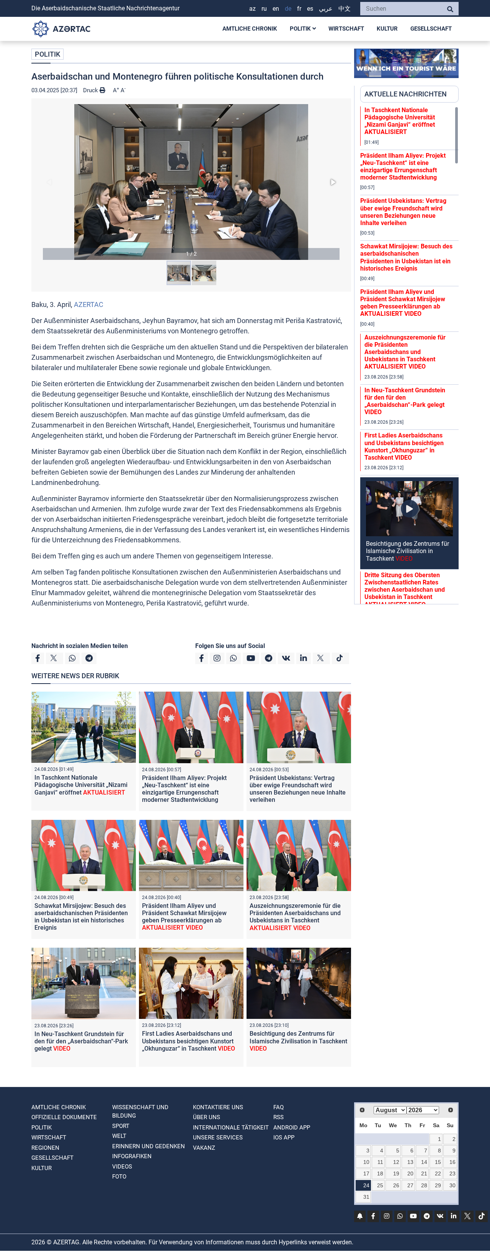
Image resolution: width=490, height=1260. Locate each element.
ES (310, 8)
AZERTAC (88, 304)
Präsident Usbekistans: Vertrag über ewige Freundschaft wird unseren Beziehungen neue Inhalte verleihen (298, 789)
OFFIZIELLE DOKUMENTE (64, 1117)
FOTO (119, 1176)
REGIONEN (45, 1147)
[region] (409, 355)
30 (452, 1185)
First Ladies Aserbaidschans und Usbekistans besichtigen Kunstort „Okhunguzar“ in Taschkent (188, 1041)
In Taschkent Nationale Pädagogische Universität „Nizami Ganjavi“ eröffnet (80, 785)
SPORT (120, 1126)
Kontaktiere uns (218, 1107)
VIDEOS (122, 1166)
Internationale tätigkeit (231, 1127)
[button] (191, 182)
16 (452, 1162)
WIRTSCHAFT (346, 28)
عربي (326, 8)
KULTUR (387, 28)
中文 (344, 8)
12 (396, 1162)
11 (380, 1162)
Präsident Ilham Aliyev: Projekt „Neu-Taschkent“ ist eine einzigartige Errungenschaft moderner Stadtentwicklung (184, 789)
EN (276, 8)
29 (438, 1185)
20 (410, 1173)
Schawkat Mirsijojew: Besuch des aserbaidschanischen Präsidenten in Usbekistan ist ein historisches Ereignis (81, 917)
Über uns (206, 1117)
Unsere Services (218, 1137)
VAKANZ (204, 1147)
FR (299, 8)
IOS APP (283, 1137)
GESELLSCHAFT (431, 28)
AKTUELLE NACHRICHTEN (405, 94)
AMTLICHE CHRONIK (249, 28)
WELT (119, 1136)
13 (410, 1162)
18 (380, 1173)
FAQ (278, 1107)
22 (438, 1173)
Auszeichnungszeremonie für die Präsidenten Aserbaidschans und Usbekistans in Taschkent (295, 917)
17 (366, 1173)
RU (264, 8)
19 (396, 1173)
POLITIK (301, 28)
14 (424, 1162)
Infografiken (132, 1156)
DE (288, 8)
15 (438, 1162)
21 (424, 1173)
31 (366, 1197)
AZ (252, 8)
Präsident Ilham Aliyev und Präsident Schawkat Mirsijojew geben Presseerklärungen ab (184, 917)
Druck (91, 90)
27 (410, 1185)
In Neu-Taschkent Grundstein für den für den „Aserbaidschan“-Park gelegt (81, 1041)
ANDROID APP (291, 1127)
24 (366, 1185)
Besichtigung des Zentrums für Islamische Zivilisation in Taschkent (298, 1041)
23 (452, 1173)
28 (424, 1185)
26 (396, 1185)
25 (380, 1185)
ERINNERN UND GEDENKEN (148, 1146)
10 (366, 1162)
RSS (278, 1117)
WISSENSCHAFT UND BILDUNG (140, 1112)
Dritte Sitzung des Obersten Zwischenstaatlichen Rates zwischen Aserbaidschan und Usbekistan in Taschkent (404, 589)
